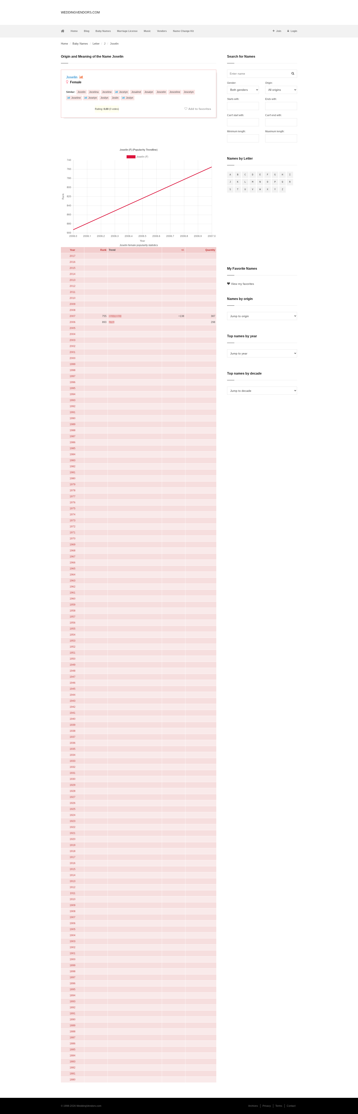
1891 (72, 1013)
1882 (72, 1067)
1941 (72, 712)
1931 (72, 773)
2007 (72, 316)
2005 (72, 328)
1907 (72, 917)
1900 (72, 959)
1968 (72, 550)
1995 (72, 388)
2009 (72, 304)
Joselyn (92, 97)
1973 (72, 520)
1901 (72, 953)
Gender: (231, 82)
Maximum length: (274, 131)
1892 (72, 1007)
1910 (72, 899)
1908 (72, 911)
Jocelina (94, 92)
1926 (72, 803)
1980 (72, 478)
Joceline (107, 92)
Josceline (174, 92)
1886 (72, 1043)
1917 (72, 857)
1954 (72, 634)
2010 (72, 298)
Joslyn (129, 97)
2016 (72, 262)
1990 (72, 418)
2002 (72, 346)
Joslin (115, 97)
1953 (72, 640)
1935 (72, 749)
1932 (72, 767)
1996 (72, 382)
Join (278, 31)
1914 (72, 875)
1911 (72, 893)
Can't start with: (235, 115)
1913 (72, 881)
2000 (72, 358)
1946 (72, 682)
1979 (72, 484)
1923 (72, 821)
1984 (72, 454)
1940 (72, 718)
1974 (72, 514)
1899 (72, 965)
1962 (72, 586)
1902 (72, 947)
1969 (72, 544)
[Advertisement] (138, 132)
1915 (72, 869)
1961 (72, 592)
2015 (72, 268)
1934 (72, 755)
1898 (72, 971)
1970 (72, 538)
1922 (72, 827)
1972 (72, 526)
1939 (72, 724)
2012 (72, 286)
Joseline (76, 97)
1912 (72, 887)
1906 (72, 923)
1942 (72, 706)
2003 (72, 340)
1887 (72, 1037)
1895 (72, 989)
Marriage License (127, 31)
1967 (72, 556)
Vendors (162, 31)
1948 (72, 670)
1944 (72, 694)
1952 (72, 646)
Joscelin (161, 92)
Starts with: (233, 99)
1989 (72, 424)
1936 (72, 742)
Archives (253, 1105)
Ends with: (271, 99)
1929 (72, 785)
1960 (72, 598)
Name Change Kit (183, 31)
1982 (72, 466)
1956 (72, 622)
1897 (72, 977)
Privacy (266, 1105)
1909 (72, 905)
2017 (72, 256)
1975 (72, 508)
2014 (72, 274)
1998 (72, 370)
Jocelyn (123, 92)
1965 (72, 568)
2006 (72, 322)
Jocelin (81, 92)
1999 (72, 364)
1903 (72, 941)
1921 (72, 833)
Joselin (72, 77)
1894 (72, 995)
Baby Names (103, 31)
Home (74, 31)
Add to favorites (199, 108)
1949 (72, 664)
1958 (72, 610)
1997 (72, 376)
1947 (72, 676)
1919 (72, 845)
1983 (72, 460)
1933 (72, 761)
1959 (72, 604)
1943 (72, 700)
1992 (72, 406)
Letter (96, 43)
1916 (72, 863)
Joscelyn (189, 92)
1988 (72, 430)
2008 (72, 310)
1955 (72, 628)
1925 (72, 809)
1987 (72, 436)
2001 (72, 352)
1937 (72, 736)
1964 (72, 574)
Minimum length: (236, 131)
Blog (86, 31)
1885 (72, 1049)
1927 (72, 797)
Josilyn (104, 97)
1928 (72, 791)
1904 (72, 935)
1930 (72, 779)
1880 (72, 1079)
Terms (278, 1105)
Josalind (136, 92)
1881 (72, 1073)
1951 (72, 652)
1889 (72, 1025)
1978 (72, 490)
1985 (72, 448)
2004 (72, 334)
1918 (72, 851)
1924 (72, 815)
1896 (72, 983)
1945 (72, 688)
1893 (72, 1001)
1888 (72, 1031)
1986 (72, 442)
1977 (72, 496)
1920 (72, 839)
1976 (72, 502)
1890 (72, 1019)
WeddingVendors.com (80, 12)
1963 (72, 580)
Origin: (269, 82)
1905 (72, 929)
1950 (72, 658)
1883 (72, 1061)
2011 (72, 292)
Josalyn (148, 92)
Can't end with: (273, 115)
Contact (291, 1105)
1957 (72, 616)
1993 (72, 400)
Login (294, 31)
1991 (72, 412)
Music (147, 31)
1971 (72, 532)
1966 (72, 562)
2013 (72, 280)
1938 (72, 730)
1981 (72, 472)
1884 (72, 1055)
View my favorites (242, 283)
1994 (72, 394)
